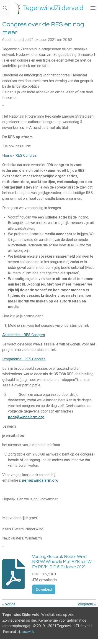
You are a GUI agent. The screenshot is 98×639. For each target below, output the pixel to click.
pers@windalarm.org (26, 417)
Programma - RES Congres (24, 359)
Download (44, 589)
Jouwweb (27, 632)
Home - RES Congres (19, 155)
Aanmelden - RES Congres (23, 335)
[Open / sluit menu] (93, 8)
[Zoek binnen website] (5, 8)
